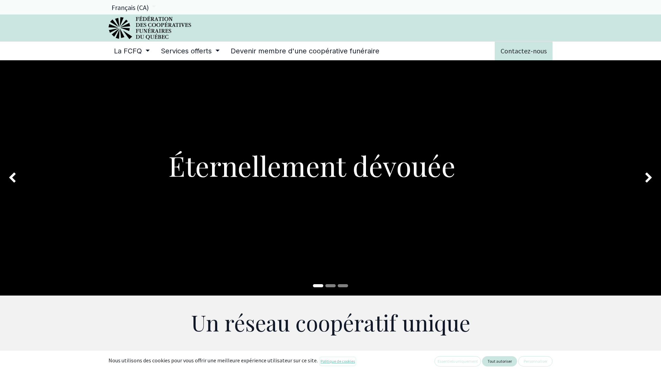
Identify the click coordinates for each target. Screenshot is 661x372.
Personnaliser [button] (535, 361)
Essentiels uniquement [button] (458, 361)
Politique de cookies (338, 361)
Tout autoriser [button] (499, 361)
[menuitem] (131, 51)
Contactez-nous (524, 50)
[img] (26, 178)
